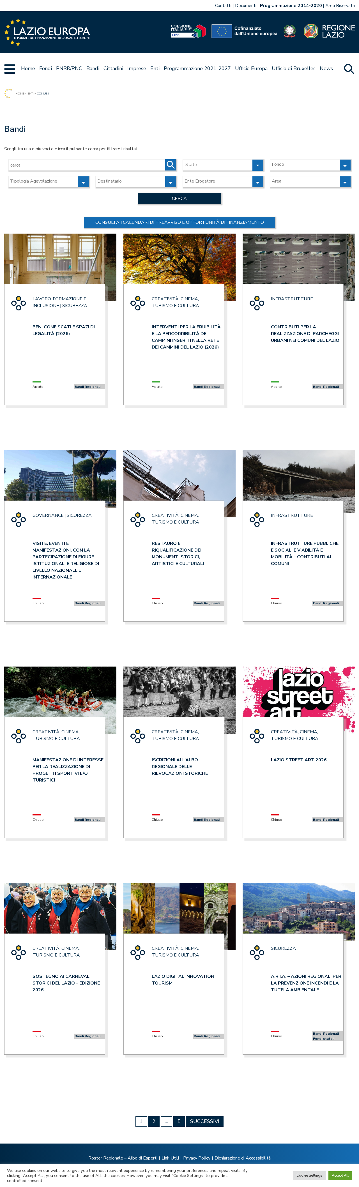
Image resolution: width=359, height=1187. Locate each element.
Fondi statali (323, 1038)
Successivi (204, 1121)
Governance (48, 515)
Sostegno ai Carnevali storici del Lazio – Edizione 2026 (66, 983)
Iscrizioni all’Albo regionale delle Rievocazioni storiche (180, 766)
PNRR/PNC (69, 68)
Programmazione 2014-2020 (291, 6)
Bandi (92, 68)
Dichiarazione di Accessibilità (243, 1158)
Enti (155, 68)
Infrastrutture (292, 299)
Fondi (45, 68)
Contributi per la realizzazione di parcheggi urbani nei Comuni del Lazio (305, 334)
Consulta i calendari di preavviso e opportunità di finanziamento (179, 222)
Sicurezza (74, 306)
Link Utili (170, 1158)
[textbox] (223, 164)
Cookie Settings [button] (309, 1175)
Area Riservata (340, 6)
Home (28, 68)
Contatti (223, 6)
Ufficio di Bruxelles (294, 68)
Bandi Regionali (87, 386)
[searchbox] (304, 164)
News (326, 68)
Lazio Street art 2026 (299, 760)
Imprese (136, 68)
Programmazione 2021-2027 (197, 68)
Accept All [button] (340, 1175)
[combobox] (223, 164)
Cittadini (113, 68)
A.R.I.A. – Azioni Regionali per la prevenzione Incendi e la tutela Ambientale (306, 983)
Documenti (245, 6)
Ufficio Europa (251, 68)
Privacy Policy (196, 1158)
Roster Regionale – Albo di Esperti (122, 1158)
